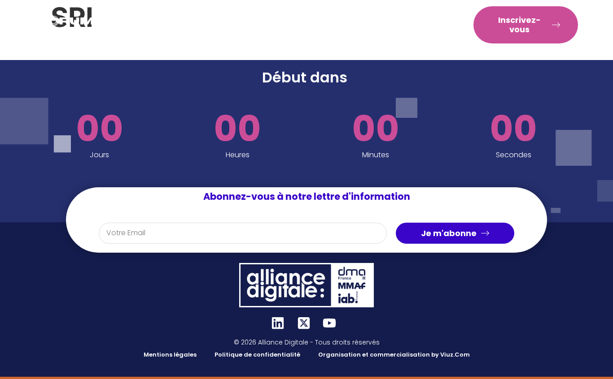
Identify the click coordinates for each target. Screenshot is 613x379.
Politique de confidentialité (257, 354)
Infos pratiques (402, 14)
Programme (166, 14)
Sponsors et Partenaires (310, 14)
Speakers (232, 14)
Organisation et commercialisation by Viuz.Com (394, 354)
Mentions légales (170, 354)
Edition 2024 (282, 35)
